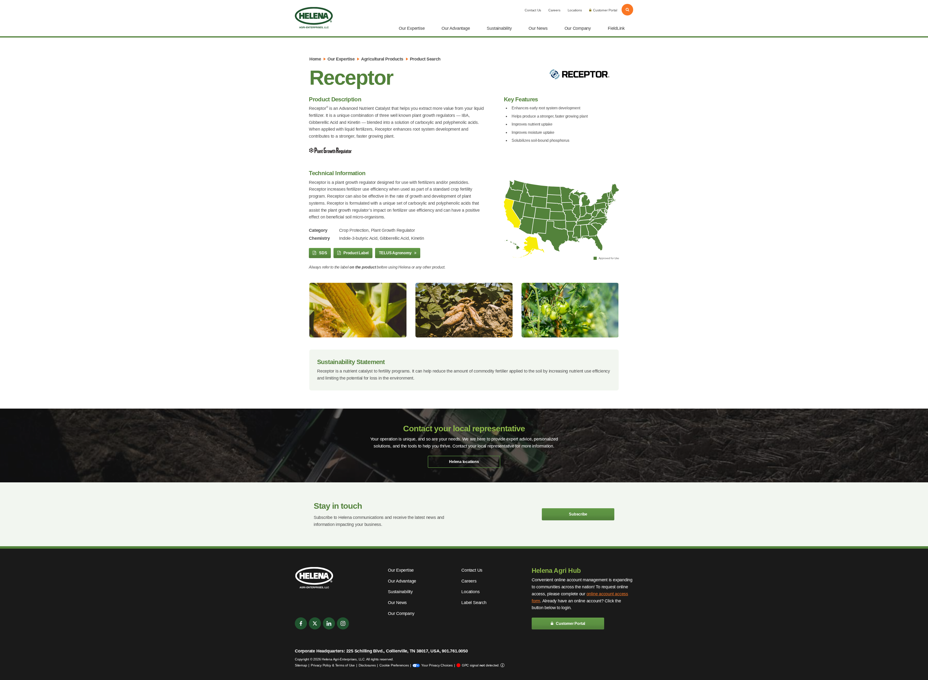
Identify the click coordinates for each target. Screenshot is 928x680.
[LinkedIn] (329, 623)
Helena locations (464, 462)
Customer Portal (605, 10)
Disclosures (367, 665)
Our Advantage (456, 28)
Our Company (578, 28)
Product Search (425, 59)
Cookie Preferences (394, 665)
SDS (322, 253)
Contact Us (533, 10)
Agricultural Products (382, 59)
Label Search (473, 602)
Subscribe (578, 514)
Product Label (355, 253)
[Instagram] (343, 623)
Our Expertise (412, 28)
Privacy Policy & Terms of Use (333, 665)
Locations (575, 10)
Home (315, 59)
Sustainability (499, 28)
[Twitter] (315, 623)
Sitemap (301, 665)
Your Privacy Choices (437, 665)
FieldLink (616, 28)
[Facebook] (301, 623)
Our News (538, 28)
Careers (554, 10)
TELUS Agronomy (396, 253)
